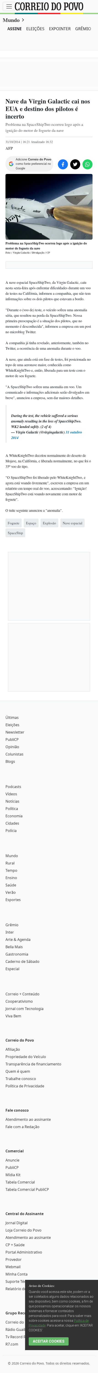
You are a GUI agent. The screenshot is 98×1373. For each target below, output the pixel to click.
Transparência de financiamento (33, 1064)
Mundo (11, 20)
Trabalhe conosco (20, 1078)
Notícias (12, 801)
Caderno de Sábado (22, 961)
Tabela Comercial (20, 1182)
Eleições (12, 724)
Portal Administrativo (23, 1252)
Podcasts (13, 786)
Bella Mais (14, 946)
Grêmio (11, 924)
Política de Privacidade (24, 1086)
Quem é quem (17, 1071)
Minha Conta (16, 1274)
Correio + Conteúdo (22, 994)
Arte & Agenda (18, 939)
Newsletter (14, 732)
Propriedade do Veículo (25, 1056)
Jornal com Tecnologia (24, 1008)
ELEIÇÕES (35, 28)
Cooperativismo (19, 1001)
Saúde (10, 885)
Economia (14, 815)
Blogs (10, 761)
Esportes (13, 899)
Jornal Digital (16, 1222)
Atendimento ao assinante (28, 1119)
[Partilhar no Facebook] (63, 164)
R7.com (11, 1344)
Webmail (13, 1266)
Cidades (12, 823)
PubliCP (12, 739)
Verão (10, 892)
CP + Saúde (15, 1244)
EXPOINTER (60, 28)
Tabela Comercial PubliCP (27, 1189)
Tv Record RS (16, 1336)
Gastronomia (16, 954)
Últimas (12, 717)
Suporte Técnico (19, 1281)
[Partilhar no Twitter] (75, 164)
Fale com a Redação (22, 1126)
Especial (12, 968)
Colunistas (14, 754)
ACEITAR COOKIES (48, 1341)
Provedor (13, 1259)
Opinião (12, 746)
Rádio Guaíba (16, 1329)
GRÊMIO (83, 28)
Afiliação (12, 1049)
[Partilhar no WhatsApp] (88, 164)
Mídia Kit (13, 1174)
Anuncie (12, 1160)
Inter (9, 932)
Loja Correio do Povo (23, 1230)
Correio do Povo (19, 1322)
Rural (10, 863)
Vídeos (11, 793)
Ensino (11, 877)
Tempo (11, 870)
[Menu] (9, 6)
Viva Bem (13, 1015)
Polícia (11, 830)
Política (11, 808)
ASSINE (14, 28)
